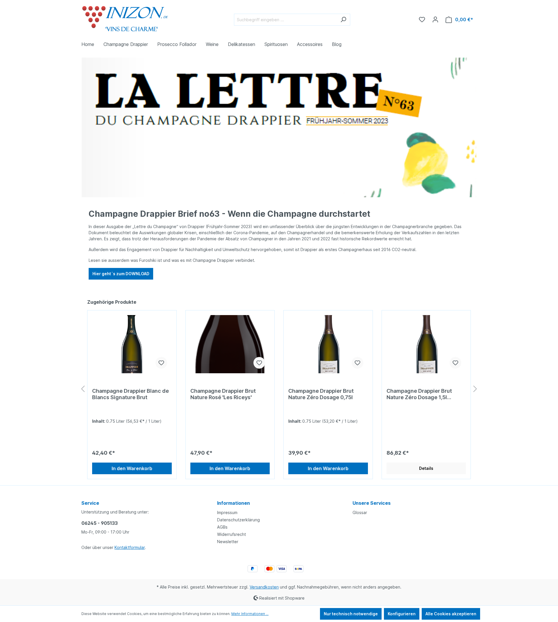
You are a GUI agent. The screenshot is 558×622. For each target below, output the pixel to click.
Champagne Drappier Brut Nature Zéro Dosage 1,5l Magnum (419, 394)
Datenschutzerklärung (238, 519)
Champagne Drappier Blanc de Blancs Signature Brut (130, 394)
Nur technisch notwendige (351, 613)
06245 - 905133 (99, 523)
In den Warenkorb (132, 468)
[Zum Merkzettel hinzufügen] (161, 363)
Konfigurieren (402, 613)
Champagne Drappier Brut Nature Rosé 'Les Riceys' (223, 394)
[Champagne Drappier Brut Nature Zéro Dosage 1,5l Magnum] (426, 344)
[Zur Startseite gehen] (125, 18)
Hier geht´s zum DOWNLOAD (120, 273)
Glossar (360, 512)
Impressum (227, 512)
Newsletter (227, 541)
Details (426, 468)
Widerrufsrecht (231, 534)
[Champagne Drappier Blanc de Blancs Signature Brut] (132, 344)
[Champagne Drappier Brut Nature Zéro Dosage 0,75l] (328, 344)
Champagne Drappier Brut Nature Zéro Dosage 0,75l (321, 394)
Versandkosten (264, 586)
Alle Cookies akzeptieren (450, 613)
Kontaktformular (130, 547)
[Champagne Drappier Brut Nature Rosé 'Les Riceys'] (230, 344)
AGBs (222, 527)
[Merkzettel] (422, 19)
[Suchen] (343, 20)
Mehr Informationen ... (250, 614)
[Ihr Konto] (435, 19)
